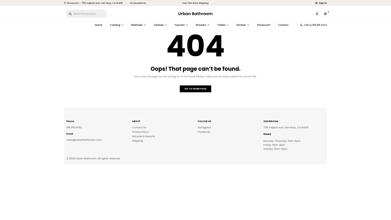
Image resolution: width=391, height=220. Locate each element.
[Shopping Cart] (325, 13)
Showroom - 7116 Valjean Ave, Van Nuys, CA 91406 (95, 3)
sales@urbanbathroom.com (84, 140)
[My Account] (317, 13)
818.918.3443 (74, 127)
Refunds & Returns (143, 136)
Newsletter (139, 3)
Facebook (204, 132)
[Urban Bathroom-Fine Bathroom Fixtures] (195, 14)
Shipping (137, 141)
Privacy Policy (140, 132)
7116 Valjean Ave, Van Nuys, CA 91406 (285, 127)
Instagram (204, 127)
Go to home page (196, 88)
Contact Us (139, 127)
